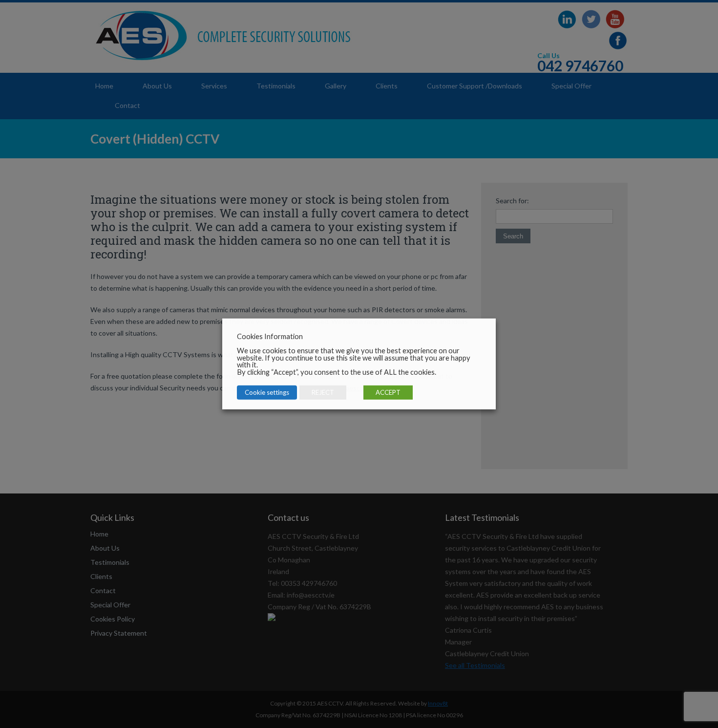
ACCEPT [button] (388, 392)
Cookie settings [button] (267, 392)
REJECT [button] (323, 392)
